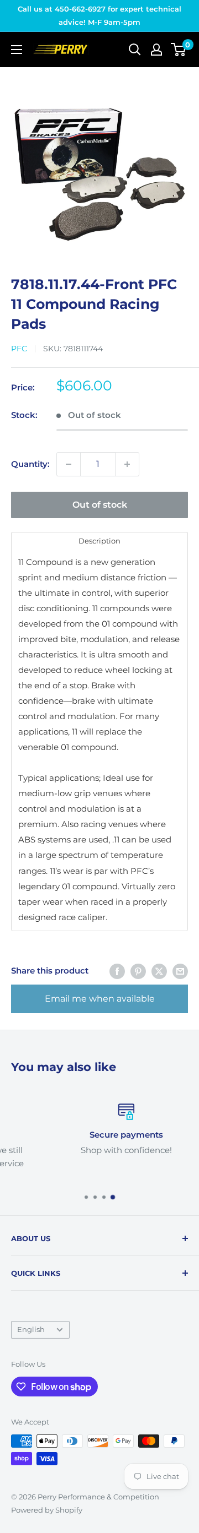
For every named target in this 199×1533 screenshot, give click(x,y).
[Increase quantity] (127, 464)
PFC (19, 349)
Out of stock (99, 504)
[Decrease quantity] (68, 464)
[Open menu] (16, 49)
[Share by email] (180, 971)
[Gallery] (99, 166)
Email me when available (100, 998)
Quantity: (30, 464)
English (31, 1329)
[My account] (156, 50)
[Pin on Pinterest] (138, 971)
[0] (179, 49)
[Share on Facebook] (117, 971)
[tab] (99, 540)
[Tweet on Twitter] (159, 971)
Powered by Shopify (46, 1509)
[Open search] (135, 50)
